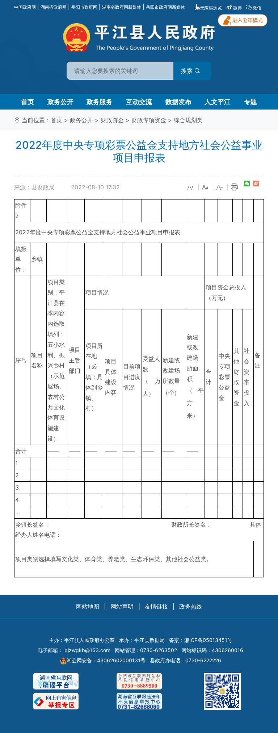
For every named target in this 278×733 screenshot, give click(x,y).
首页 (27, 102)
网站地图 (87, 606)
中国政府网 (25, 7)
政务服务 (100, 102)
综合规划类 (188, 120)
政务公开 (60, 102)
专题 (250, 102)
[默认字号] (205, 187)
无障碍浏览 (211, 8)
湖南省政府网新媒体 (121, 7)
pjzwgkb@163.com (87, 650)
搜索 (187, 70)
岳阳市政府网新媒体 (165, 7)
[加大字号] (190, 187)
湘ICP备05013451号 (208, 640)
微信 (257, 8)
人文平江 (218, 102)
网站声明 (122, 606)
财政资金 (112, 120)
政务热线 (190, 606)
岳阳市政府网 (84, 7)
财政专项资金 (148, 120)
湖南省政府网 (54, 7)
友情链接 (156, 606)
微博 (237, 8)
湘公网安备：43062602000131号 (106, 660)
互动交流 (139, 102)
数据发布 (178, 102)
